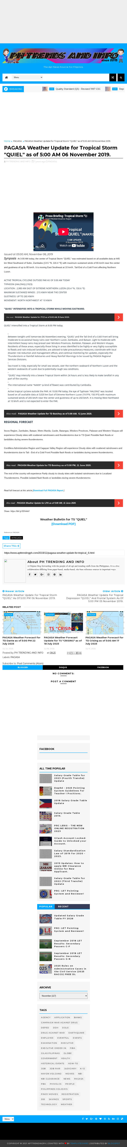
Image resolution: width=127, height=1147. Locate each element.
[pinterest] (96, 1119)
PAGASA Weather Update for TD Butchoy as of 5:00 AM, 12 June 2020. (55, 413)
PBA (43, 1084)
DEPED (45, 1027)
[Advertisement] (63, 21)
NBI (80, 1073)
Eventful (63, 1038)
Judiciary (70, 1068)
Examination (49, 1043)
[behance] (113, 1119)
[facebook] (82, 1119)
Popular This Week (46, 907)
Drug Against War (53, 1033)
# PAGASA (16, 538)
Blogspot (114, 1143)
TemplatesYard (79, 1143)
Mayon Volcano (51, 1073)
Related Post (11, 607)
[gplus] (91, 1119)
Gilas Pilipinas (50, 1053)
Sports (67, 1099)
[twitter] (87, 1119)
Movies (70, 1073)
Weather (66, 1104)
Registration (70, 1094)
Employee (47, 1038)
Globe (68, 1053)
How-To (73, 1063)
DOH (56, 1027)
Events (77, 1038)
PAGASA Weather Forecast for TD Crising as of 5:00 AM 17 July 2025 (104, 640)
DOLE (65, 1027)
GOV (101, 89)
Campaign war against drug (59, 1022)
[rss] (109, 1119)
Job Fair (55, 1068)
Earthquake (76, 1033)
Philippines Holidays (54, 1089)
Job (43, 1068)
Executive (67, 1043)
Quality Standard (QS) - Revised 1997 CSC (64, 89)
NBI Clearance (50, 1079)
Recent (63, 906)
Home (7, 141)
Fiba (72, 1048)
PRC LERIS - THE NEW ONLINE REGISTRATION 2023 (69, 828)
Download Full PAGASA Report (48, 490)
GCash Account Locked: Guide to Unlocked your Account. (70, 841)
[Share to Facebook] (77, 653)
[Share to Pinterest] (80, 653)
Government (49, 1058)
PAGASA (17, 141)
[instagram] (118, 1119)
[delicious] (122, 1119)
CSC (37, 89)
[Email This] (68, 653)
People (70, 1084)
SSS (43, 1099)
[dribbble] (105, 1119)
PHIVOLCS (55, 1084)
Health (65, 1058)
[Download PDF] (64, 524)
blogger (23, 667)
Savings (54, 1099)
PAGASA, (52, 161)
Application (62, 1017)
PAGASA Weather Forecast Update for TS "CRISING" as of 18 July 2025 (63, 640)
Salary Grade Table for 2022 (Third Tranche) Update (69, 881)
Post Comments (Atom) (30, 663)
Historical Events (52, 1063)
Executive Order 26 (53, 1048)
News (67, 1079)
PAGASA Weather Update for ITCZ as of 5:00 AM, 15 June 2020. (42, 317)
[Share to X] (74, 653)
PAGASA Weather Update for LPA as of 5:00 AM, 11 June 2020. (46, 503)
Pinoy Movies (49, 1094)
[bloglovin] (100, 1119)
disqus (63, 667)
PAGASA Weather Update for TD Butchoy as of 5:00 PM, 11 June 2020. (54, 465)
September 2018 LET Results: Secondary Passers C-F (68, 943)
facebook (103, 667)
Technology (49, 1104)
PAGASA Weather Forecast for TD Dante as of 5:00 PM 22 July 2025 (21, 640)
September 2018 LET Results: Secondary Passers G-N (68, 956)
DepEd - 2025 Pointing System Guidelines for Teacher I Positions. (69, 791)
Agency (45, 1017)
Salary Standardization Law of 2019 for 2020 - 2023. (69, 853)
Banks (78, 1017)
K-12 (82, 1068)
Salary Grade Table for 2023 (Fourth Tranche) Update (69, 778)
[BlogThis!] (71, 653)
